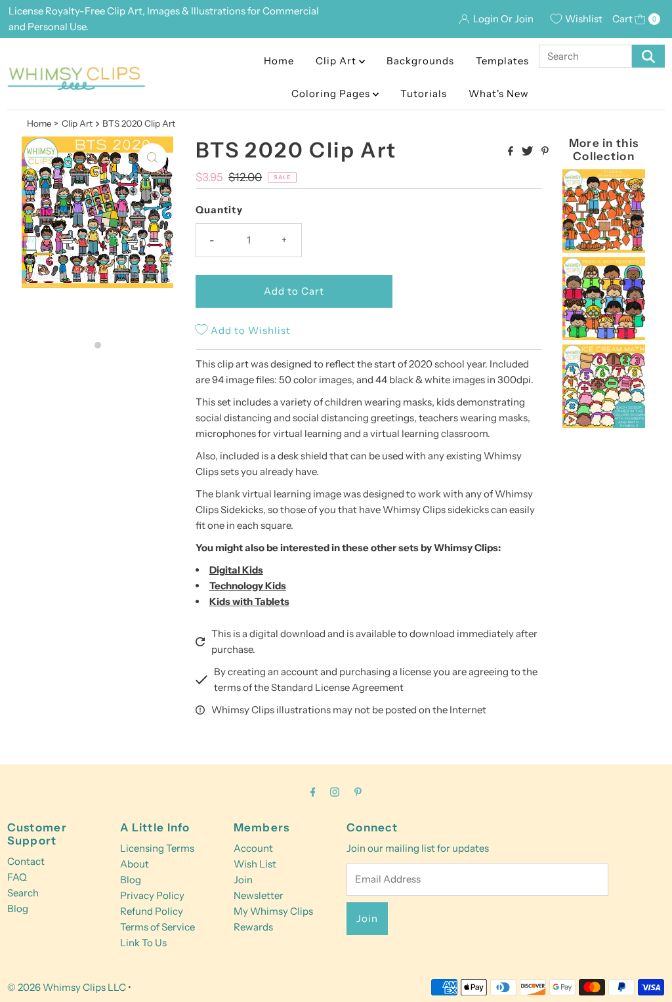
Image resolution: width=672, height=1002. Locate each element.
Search (23, 893)
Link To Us (143, 942)
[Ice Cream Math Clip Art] (604, 424)
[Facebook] (313, 792)
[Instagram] (334, 792)
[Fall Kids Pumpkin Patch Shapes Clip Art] (604, 249)
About (134, 864)
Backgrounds (420, 60)
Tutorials (423, 93)
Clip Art (337, 60)
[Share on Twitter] (528, 151)
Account (253, 848)
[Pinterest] (358, 792)
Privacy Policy (152, 895)
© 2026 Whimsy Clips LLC (66, 987)
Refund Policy (151, 911)
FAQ (17, 877)
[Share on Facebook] (511, 151)
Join (243, 879)
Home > (42, 123)
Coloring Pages (332, 93)
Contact (26, 861)
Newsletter (259, 895)
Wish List (255, 864)
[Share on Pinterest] (545, 151)
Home (279, 60)
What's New (499, 93)
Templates (502, 60)
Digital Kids (236, 570)
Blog (17, 908)
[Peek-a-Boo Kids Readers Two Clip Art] (604, 336)
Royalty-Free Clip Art (93, 11)
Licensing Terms (157, 848)
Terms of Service (157, 927)
